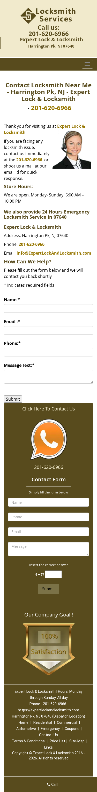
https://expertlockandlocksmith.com (48, 710)
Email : (12, 321)
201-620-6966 (48, 33)
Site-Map (77, 741)
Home (23, 722)
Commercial (67, 722)
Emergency (50, 729)
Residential (42, 722)
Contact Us (48, 735)
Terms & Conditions (28, 741)
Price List (57, 741)
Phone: (12, 343)
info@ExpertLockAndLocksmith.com (54, 253)
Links (48, 747)
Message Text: (19, 365)
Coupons (72, 729)
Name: (12, 299)
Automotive (26, 729)
